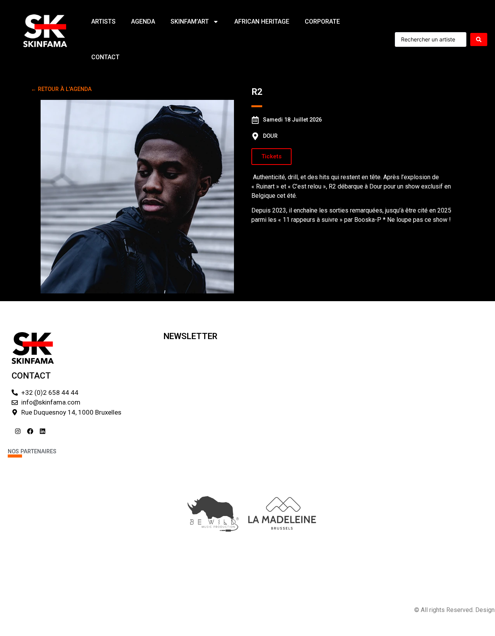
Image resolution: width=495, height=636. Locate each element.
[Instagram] (18, 431)
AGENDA (143, 21)
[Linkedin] (42, 431)
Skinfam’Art (190, 21)
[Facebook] (30, 431)
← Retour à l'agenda (61, 89)
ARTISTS (103, 21)
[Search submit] (478, 39)
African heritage (261, 21)
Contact (105, 57)
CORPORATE (322, 21)
